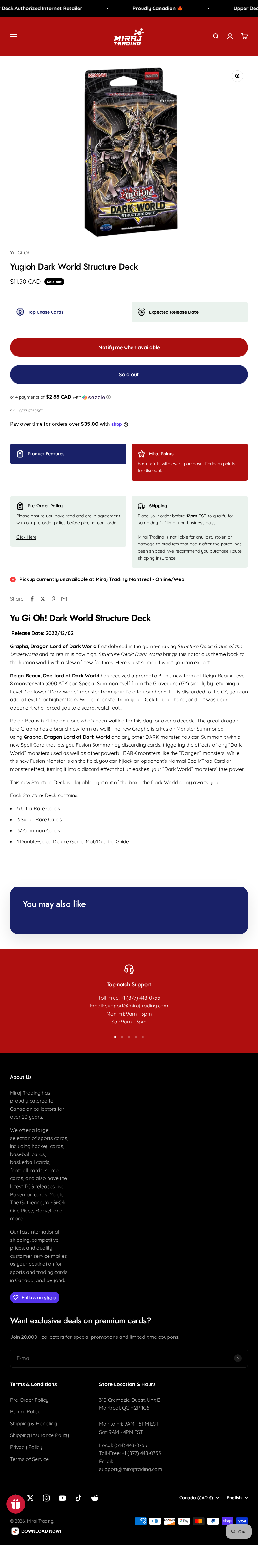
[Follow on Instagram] (46, 1498)
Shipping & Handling (33, 1423)
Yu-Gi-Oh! (20, 252)
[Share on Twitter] (42, 599)
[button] (129, 397)
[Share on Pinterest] (53, 599)
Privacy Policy (26, 1447)
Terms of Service (29, 1459)
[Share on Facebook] (32, 599)
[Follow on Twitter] (30, 1498)
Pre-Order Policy (29, 1400)
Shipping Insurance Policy (39, 1435)
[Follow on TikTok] (78, 1498)
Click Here (26, 537)
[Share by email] (64, 599)
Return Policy (25, 1411)
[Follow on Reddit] (94, 1498)
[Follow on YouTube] (62, 1498)
